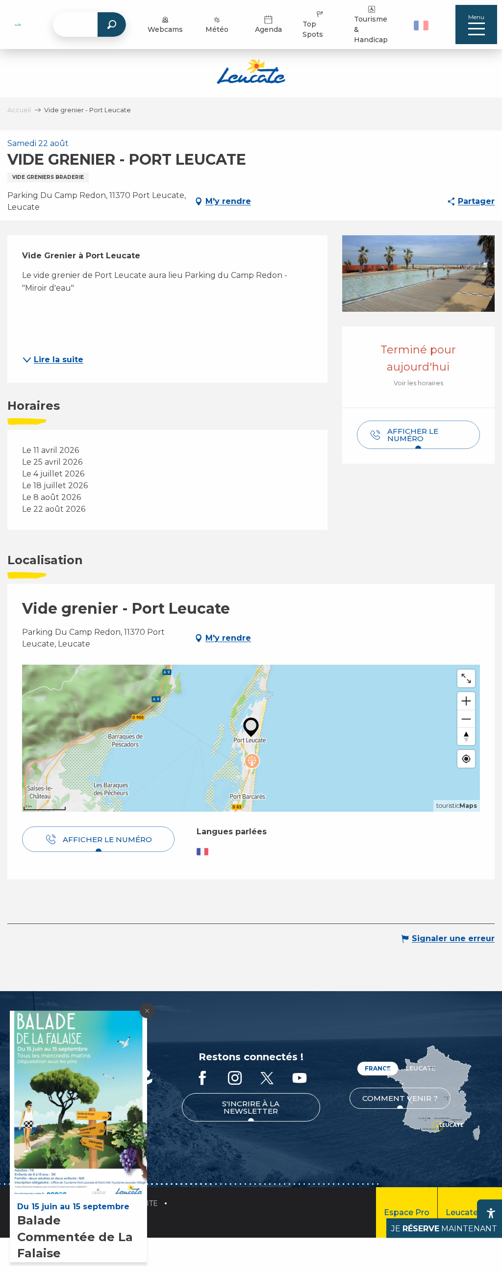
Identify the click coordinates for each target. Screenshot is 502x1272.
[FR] (421, 25)
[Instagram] (235, 1078)
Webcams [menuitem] (165, 29)
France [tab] (378, 1068)
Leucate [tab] (420, 1068)
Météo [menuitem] (216, 29)
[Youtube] (299, 1078)
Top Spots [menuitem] (312, 29)
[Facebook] (202, 1078)
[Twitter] (267, 1078)
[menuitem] (18, 24)
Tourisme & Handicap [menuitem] (371, 29)
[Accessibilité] (490, 1213)
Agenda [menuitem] (268, 29)
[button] (422, 24)
